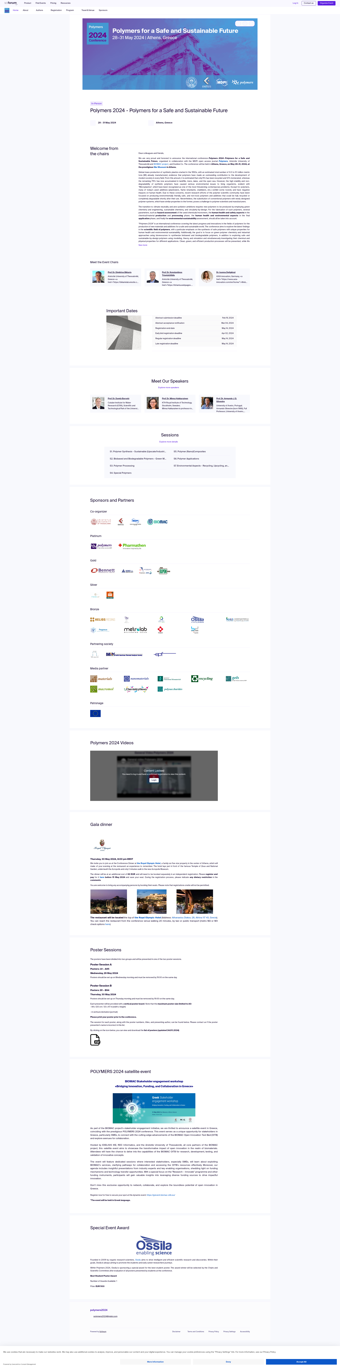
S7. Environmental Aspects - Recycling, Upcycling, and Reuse (202, 466)
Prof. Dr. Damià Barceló (118, 399)
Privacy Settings (229, 1332)
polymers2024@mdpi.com (105, 1316)
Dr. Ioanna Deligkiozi (225, 272)
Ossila (138, 1260)
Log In (295, 3)
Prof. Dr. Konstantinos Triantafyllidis (172, 274)
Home (15, 10)
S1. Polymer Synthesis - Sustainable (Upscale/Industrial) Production (138, 452)
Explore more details (168, 442)
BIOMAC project (161, 164)
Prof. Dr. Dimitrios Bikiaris (119, 272)
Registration (56, 10)
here (101, 877)
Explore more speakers (168, 388)
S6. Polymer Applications (186, 459)
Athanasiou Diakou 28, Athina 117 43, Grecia (194, 918)
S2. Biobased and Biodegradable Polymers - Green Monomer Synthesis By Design (138, 459)
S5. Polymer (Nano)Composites (190, 452)
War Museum (160, 167)
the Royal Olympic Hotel (148, 863)
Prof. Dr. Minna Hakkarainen (175, 399)
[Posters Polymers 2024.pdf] (95, 1040)
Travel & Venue (88, 10)
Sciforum (102, 1332)
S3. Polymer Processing (122, 466)
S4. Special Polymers (120, 473)
